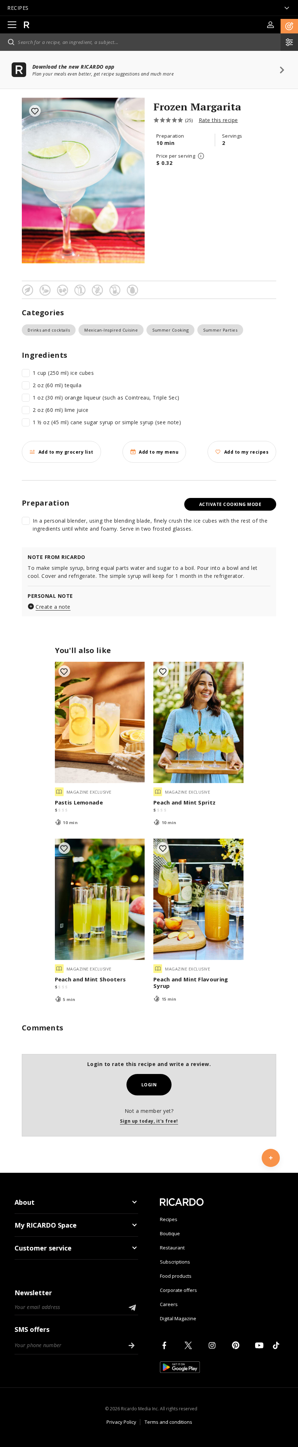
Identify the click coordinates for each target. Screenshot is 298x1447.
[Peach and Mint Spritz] (198, 722)
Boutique (170, 1233)
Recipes (168, 1219)
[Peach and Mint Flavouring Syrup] (198, 899)
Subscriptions (175, 1261)
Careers (169, 1304)
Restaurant (172, 1247)
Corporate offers (178, 1290)
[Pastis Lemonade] (100, 722)
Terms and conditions (168, 1422)
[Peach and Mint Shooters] (100, 899)
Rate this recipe (218, 120)
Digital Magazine (178, 1318)
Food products (176, 1276)
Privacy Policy (121, 1422)
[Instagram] (213, 1345)
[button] (289, 26)
